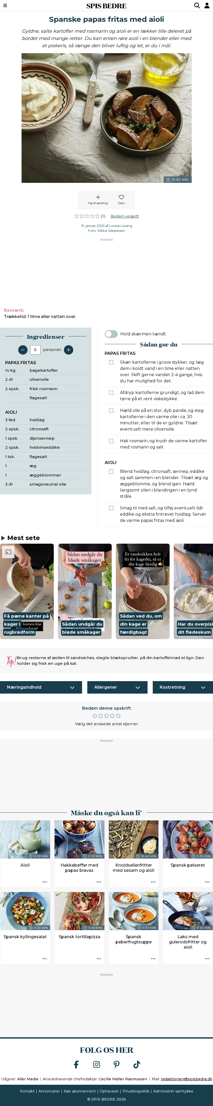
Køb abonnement (80, 1091)
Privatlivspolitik (136, 1091)
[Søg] (197, 5)
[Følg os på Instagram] (97, 1065)
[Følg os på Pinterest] (117, 1065)
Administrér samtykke (173, 1091)
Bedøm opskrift (125, 216)
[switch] (111, 334)
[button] (27, 591)
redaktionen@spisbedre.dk (186, 1079)
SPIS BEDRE (106, 5)
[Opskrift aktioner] (44, 882)
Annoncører (49, 1091)
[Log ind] (207, 5)
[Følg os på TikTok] (137, 1065)
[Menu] (23, 5)
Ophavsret (109, 1091)
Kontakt (27, 1091)
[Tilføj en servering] (68, 350)
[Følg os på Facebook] (76, 1065)
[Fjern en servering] (23, 350)
